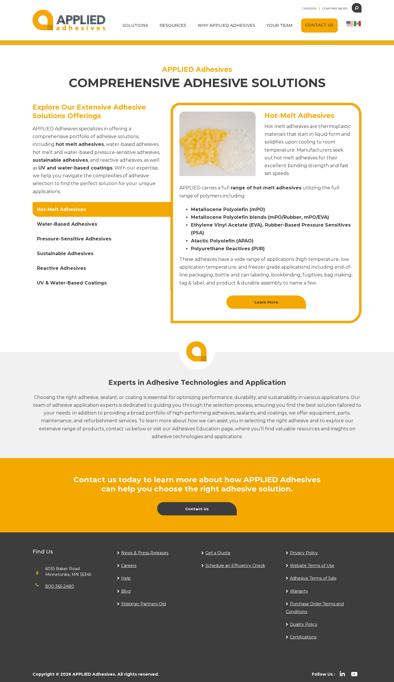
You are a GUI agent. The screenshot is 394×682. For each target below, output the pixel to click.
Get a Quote (217, 552)
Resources (173, 25)
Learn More (266, 302)
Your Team (280, 25)
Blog (126, 591)
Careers (309, 8)
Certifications (303, 637)
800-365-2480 (59, 586)
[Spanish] (357, 23)
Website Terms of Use (312, 565)
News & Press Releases (144, 552)
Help (126, 578)
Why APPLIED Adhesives (226, 25)
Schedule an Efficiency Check (235, 565)
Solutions (135, 25)
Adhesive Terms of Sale (313, 578)
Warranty (299, 591)
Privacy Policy (304, 552)
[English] (350, 23)
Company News (335, 8)
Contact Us (319, 25)
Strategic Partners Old (143, 603)
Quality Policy (303, 624)
